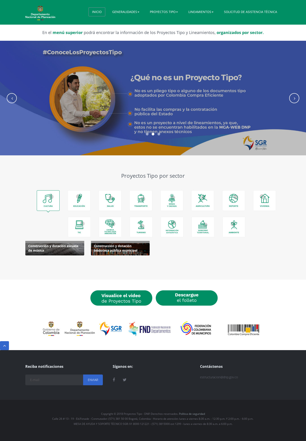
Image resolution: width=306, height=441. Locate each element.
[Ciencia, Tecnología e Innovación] (110, 227)
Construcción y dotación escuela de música (53, 248)
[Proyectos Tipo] (40, 11)
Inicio (97, 12)
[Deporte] (233, 200)
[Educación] (79, 200)
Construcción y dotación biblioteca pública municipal (115, 248)
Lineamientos (199, 12)
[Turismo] (141, 227)
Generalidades (124, 12)
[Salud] (110, 200)
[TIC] (79, 227)
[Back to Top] (4, 345)
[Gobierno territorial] (203, 227)
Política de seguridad (192, 414)
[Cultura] (48, 200)
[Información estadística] (172, 227)
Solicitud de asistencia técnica (250, 12)
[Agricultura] (202, 200)
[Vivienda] (264, 200)
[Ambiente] (233, 227)
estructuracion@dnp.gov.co (219, 377)
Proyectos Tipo (163, 12)
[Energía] (171, 200)
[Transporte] (140, 200)
